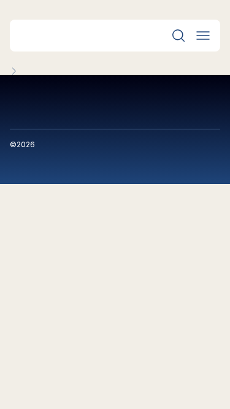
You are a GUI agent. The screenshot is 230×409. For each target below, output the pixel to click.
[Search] (178, 35)
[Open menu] (203, 35)
